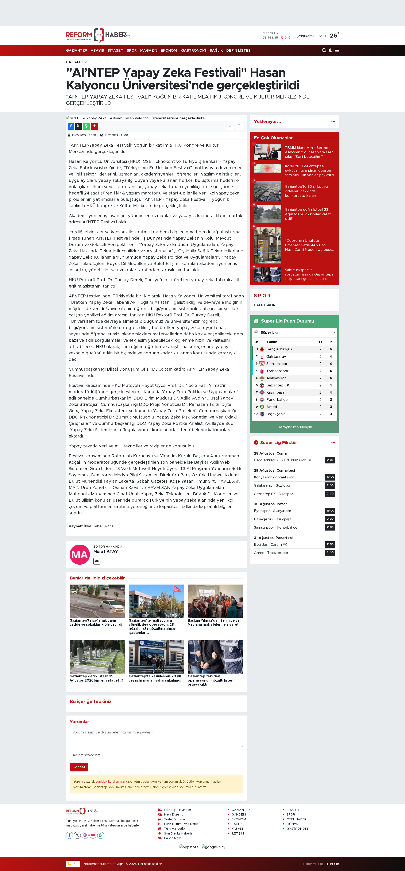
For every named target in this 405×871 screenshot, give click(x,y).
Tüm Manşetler (175, 828)
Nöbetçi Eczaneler (177, 810)
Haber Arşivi (172, 838)
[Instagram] (85, 835)
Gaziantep (76, 62)
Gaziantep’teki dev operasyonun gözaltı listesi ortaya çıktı (211, 680)
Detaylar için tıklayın (294, 427)
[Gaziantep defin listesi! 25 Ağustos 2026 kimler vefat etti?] (97, 657)
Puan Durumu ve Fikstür (181, 824)
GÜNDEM (239, 814)
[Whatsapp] (100, 835)
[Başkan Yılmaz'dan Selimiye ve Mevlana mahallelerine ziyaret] (215, 601)
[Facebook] (69, 835)
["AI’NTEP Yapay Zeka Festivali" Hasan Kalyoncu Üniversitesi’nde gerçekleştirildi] (156, 118)
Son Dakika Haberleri (179, 833)
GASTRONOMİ (193, 50)
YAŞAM (237, 828)
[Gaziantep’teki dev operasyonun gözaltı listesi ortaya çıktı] (215, 657)
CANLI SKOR (264, 305)
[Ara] (324, 50)
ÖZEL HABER (296, 819)
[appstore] (190, 847)
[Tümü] (333, 121)
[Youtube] (92, 835)
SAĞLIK (216, 50)
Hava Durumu (173, 814)
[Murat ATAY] (80, 554)
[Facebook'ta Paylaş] (71, 126)
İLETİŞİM (238, 833)
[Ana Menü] (336, 50)
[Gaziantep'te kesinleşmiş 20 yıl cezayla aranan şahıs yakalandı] (156, 657)
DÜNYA (292, 824)
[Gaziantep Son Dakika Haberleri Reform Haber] (98, 35)
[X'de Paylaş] (78, 126)
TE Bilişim (332, 864)
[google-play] (214, 847)
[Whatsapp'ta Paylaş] (86, 126)
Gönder (79, 767)
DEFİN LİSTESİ (238, 50)
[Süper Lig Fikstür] (333, 442)
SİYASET (115, 50)
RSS (75, 864)
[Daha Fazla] (94, 126)
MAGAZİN (148, 50)
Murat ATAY (105, 552)
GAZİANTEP (76, 50)
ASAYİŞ (97, 50)
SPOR (132, 50)
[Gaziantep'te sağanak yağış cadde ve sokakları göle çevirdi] (97, 601)
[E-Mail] (96, 561)
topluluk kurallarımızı (111, 781)
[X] (77, 835)
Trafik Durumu (174, 819)
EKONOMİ (169, 50)
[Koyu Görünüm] (330, 50)
